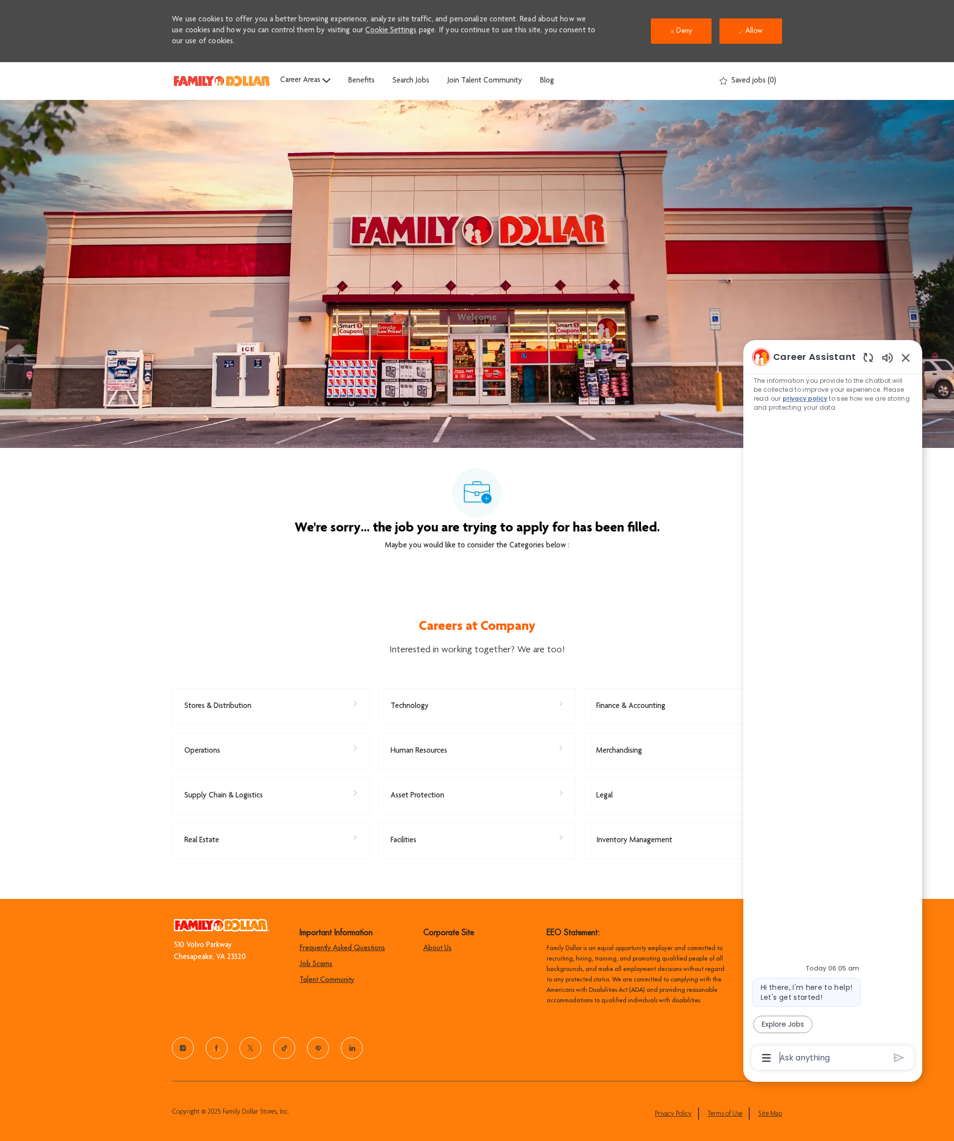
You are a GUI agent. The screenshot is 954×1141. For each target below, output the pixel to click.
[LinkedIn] (352, 1048)
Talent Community (327, 979)
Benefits (361, 81)
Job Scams (316, 963)
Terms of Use (725, 1114)
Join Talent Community (484, 81)
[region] (832, 706)
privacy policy (805, 398)
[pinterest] (318, 1048)
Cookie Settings (390, 31)
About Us (437, 947)
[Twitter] (250, 1048)
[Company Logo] (221, 81)
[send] (899, 1058)
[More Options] (766, 1058)
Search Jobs (411, 81)
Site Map (770, 1114)
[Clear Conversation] (868, 357)
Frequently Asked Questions (342, 947)
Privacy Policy (673, 1114)
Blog (547, 81)
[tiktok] (284, 1048)
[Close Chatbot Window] (905, 357)
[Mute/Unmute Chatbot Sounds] (887, 357)
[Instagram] (183, 1048)
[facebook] (217, 1048)
